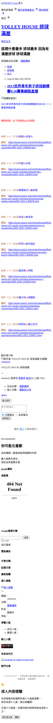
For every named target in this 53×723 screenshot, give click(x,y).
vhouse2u (5, 361)
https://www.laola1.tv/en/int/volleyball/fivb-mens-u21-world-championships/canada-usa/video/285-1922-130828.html (26, 145)
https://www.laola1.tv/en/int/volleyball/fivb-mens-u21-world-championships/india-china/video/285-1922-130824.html (26, 172)
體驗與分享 (25, 390)
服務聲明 (32, 679)
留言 (28, 378)
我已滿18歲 (7, 717)
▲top (3, 395)
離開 (17, 717)
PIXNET (13, 676)
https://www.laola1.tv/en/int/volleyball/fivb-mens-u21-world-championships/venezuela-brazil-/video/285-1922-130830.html (26, 252)
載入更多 (6, 401)
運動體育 (25, 61)
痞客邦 (21, 378)
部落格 (10, 70)
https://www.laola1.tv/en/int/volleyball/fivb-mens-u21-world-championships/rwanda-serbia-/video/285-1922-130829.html (26, 199)
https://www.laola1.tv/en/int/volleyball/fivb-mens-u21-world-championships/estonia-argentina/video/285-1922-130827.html (26, 333)
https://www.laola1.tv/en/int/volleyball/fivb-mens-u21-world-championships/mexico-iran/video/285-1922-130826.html (26, 279)
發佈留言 (6, 418)
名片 (9, 74)
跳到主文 (6, 41)
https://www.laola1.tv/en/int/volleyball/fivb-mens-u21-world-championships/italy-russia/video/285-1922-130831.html (26, 306)
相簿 (9, 67)
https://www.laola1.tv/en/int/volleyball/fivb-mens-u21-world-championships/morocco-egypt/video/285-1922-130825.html (26, 225)
